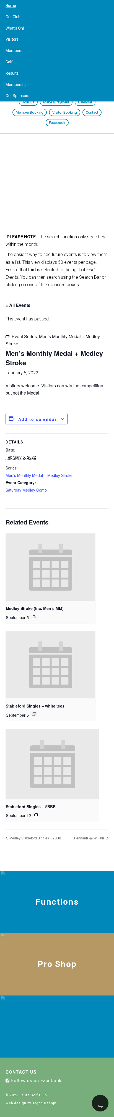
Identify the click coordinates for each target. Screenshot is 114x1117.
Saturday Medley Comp (26, 490)
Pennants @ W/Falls (89, 838)
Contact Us (21, 1072)
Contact (92, 112)
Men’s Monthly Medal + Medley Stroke (39, 475)
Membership (17, 84)
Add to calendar (37, 419)
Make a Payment (56, 102)
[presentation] (50, 567)
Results (12, 73)
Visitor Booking (64, 112)
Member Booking (29, 112)
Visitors (12, 39)
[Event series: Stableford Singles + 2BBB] (36, 814)
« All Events (18, 305)
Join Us (28, 102)
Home (11, 5)
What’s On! (15, 28)
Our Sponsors (17, 95)
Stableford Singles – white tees (35, 706)
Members (14, 50)
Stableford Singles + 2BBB (31, 806)
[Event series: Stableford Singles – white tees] (34, 714)
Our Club (13, 17)
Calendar (85, 102)
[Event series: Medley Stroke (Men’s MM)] (34, 616)
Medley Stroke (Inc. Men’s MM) (35, 608)
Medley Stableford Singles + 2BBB (35, 838)
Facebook (57, 123)
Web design (16, 1103)
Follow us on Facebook (36, 1080)
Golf (9, 62)
